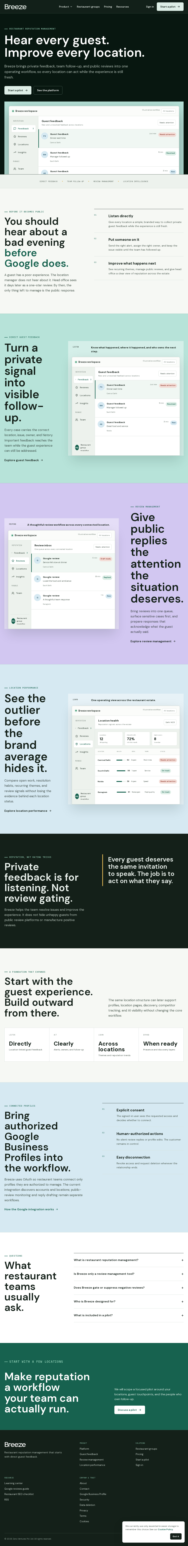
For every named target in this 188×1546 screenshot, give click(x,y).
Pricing (108, 6)
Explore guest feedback (21, 460)
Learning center (13, 1483)
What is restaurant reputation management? (129, 1260)
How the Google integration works (29, 1209)
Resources (122, 6)
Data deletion (87, 1505)
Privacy (84, 1510)
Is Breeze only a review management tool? (129, 1273)
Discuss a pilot (127, 1410)
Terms (83, 1515)
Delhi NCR (170, 722)
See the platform (48, 90)
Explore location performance (25, 811)
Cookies (84, 1521)
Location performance (92, 1465)
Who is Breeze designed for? (129, 1301)
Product (64, 6)
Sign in (150, 6)
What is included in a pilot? (129, 1315)
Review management (92, 1459)
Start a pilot (168, 6)
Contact (84, 1488)
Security (84, 1499)
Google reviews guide (16, 1488)
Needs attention (167, 122)
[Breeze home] (15, 6)
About (83, 1483)
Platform (84, 1448)
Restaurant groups (88, 6)
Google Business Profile (93, 1494)
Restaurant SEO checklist (19, 1494)
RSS (6, 1499)
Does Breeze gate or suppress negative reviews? (129, 1287)
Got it (176, 1536)
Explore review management (151, 641)
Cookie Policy (165, 1529)
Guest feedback (89, 1454)
